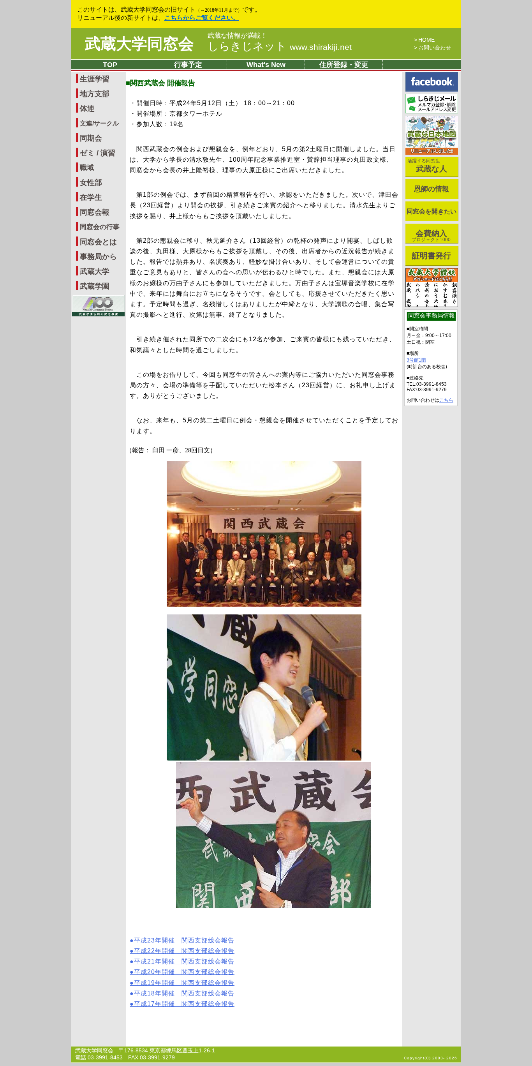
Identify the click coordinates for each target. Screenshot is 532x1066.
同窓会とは (98, 242)
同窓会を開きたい (431, 211)
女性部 (91, 182)
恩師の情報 (431, 189)
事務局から (98, 256)
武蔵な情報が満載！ (237, 36)
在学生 (91, 197)
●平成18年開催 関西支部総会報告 (182, 993)
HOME (426, 40)
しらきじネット (280, 46)
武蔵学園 (94, 286)
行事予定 (188, 65)
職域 (87, 167)
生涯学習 (94, 79)
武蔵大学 (94, 271)
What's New (266, 65)
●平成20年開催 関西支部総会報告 (182, 972)
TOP (110, 65)
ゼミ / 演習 (97, 153)
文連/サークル (99, 123)
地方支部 (94, 94)
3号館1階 (416, 360)
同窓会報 (94, 212)
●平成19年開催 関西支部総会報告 (182, 983)
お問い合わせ (434, 47)
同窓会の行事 (100, 227)
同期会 (91, 138)
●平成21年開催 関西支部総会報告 (182, 961)
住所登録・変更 (343, 65)
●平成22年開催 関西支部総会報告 (182, 951)
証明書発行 (431, 255)
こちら (446, 400)
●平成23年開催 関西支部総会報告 (182, 940)
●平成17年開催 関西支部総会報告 (182, 1004)
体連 (87, 108)
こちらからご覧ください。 (201, 17)
